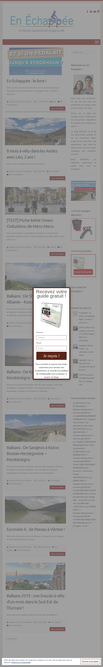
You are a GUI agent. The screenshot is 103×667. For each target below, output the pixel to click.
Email (38, 343)
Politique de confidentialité (21, 662)
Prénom (39, 332)
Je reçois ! (51, 356)
